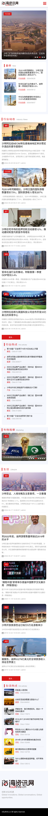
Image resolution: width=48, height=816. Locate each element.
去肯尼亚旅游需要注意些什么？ (27, 699)
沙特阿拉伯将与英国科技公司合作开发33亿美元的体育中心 (24, 313)
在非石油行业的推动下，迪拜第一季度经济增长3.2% (30, 85)
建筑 (6, 126)
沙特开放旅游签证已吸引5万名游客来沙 (22, 625)
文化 (6, 564)
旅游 (6, 476)
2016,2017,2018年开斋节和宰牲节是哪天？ (29, 720)
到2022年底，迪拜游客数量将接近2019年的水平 (23, 538)
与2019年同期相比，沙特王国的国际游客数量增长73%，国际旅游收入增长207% (30, 72)
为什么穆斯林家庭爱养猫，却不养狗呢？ (29, 759)
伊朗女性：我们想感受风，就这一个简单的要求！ (29, 710)
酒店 (9, 372)
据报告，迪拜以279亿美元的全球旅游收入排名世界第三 (23, 660)
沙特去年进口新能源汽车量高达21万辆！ (22, 387)
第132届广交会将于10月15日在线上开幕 (22, 348)
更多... (11, 337)
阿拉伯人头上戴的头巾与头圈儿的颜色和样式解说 (29, 730)
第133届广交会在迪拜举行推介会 (19, 416)
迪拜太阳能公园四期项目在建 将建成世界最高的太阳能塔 (24, 357)
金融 (6, 254)
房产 (6, 211)
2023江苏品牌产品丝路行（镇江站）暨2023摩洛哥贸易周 (24, 396)
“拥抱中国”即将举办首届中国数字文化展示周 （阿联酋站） (23, 583)
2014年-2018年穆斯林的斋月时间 (28, 739)
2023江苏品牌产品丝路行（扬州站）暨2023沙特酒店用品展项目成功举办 (24, 368)
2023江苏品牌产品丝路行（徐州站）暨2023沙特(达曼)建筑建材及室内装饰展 (24, 406)
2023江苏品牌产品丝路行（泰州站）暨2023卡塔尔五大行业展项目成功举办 (24, 378)
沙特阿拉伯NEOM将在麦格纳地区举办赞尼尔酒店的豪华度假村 (24, 145)
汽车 (9, 390)
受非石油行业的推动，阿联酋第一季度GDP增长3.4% (21, 273)
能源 (9, 361)
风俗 (17, 714)
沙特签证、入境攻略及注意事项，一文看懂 (24, 493)
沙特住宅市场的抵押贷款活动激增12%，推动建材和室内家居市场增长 (24, 231)
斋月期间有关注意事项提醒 (25, 749)
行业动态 (22, 78)
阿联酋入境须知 (21, 690)
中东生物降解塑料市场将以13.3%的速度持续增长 (29, 97)
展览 (9, 351)
